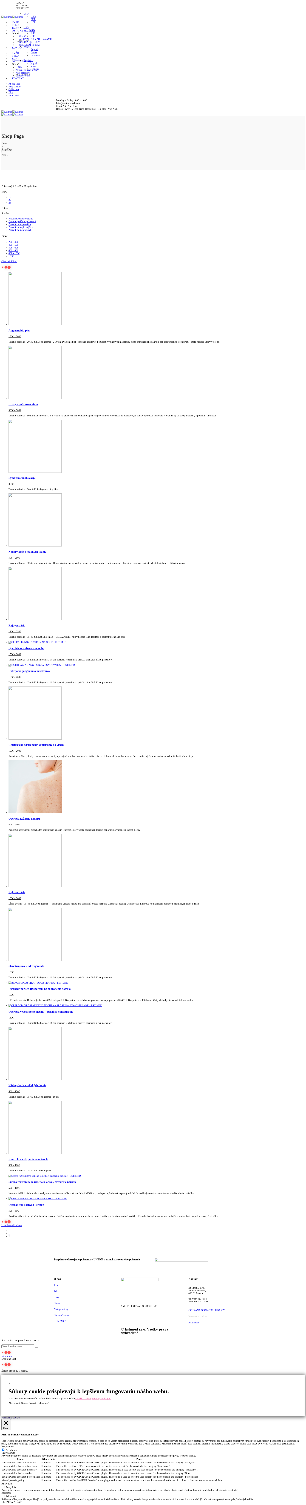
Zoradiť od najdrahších (20, 230)
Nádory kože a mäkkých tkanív (27, 551)
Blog (10, 92)
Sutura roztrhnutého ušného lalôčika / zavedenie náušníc (42, 1182)
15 (9, 197)
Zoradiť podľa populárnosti (22, 221)
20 (9, 200)
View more (6, 1356)
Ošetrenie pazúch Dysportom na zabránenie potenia (39, 989)
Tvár (15, 22)
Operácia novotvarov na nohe (26, 648)
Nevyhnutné (12, 1450)
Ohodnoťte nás (29, 45)
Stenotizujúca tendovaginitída (26, 966)
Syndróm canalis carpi (21, 478)
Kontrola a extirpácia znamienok (28, 1159)
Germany (35, 55)
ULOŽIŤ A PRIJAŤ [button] (11, 1502)
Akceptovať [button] (14, 1403)
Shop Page (6, 149)
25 (9, 202)
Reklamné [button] (6, 1493)
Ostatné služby (22, 30)
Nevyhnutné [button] (7, 1446)
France (34, 52)
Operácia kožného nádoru (24, 818)
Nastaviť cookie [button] (29, 1403)
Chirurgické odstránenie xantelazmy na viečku (36, 744)
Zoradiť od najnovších (19, 224)
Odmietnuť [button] (43, 1403)
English (27, 46)
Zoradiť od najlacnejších (20, 227)
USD (26, 13)
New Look (13, 95)
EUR (33, 19)
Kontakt (18, 47)
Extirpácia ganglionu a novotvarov (29, 671)
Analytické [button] (6, 1483)
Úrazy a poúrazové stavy (23, 404)
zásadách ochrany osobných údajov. (93, 1398)
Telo (15, 25)
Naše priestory (29, 42)
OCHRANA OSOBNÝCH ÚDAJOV (206, 1310)
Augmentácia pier (19, 330)
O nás (57, 1303)
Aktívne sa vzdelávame (35, 39)
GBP (33, 22)
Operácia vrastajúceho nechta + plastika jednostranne (40, 1011)
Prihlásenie (193, 1322)
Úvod (4, 143)
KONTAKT (60, 1321)
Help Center (14, 86)
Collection (13, 89)
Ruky (15, 28)
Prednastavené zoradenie (20, 218)
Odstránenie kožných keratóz (26, 1204)
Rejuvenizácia (16, 625)
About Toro (14, 83)
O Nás (23, 36)
